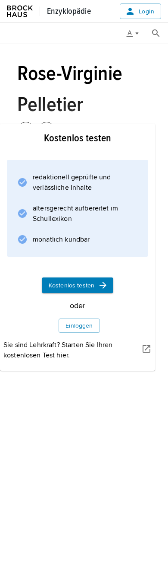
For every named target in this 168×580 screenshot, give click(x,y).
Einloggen (79, 325)
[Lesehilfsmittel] (136, 33)
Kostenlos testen (71, 285)
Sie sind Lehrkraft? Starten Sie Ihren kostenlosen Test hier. (57, 350)
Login (146, 11)
